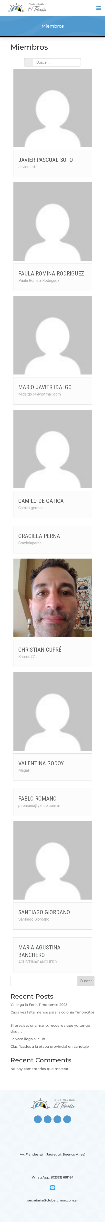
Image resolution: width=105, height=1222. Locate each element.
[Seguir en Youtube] (67, 1119)
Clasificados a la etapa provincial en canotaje (49, 1046)
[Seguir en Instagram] (48, 1119)
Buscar (86, 981)
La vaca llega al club (27, 1039)
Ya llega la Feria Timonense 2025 (38, 1004)
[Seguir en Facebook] (38, 1119)
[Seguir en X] (57, 1119)
